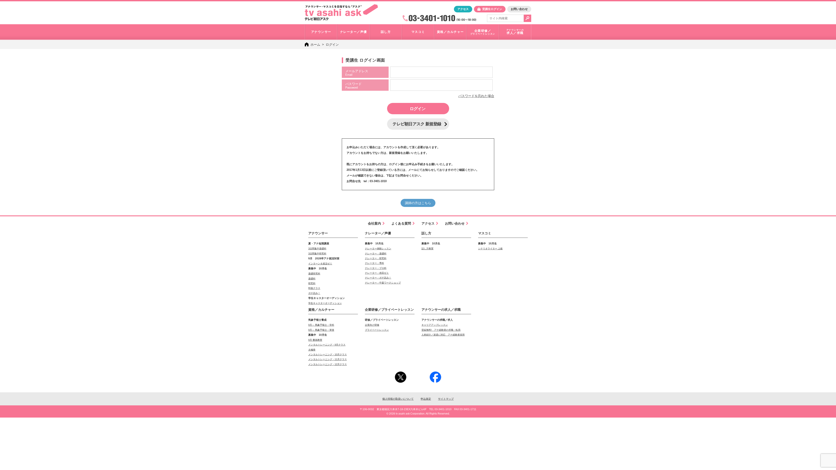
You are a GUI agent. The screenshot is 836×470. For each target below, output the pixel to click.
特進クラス (314, 288)
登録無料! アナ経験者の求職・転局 (440, 330)
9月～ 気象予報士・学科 (321, 325)
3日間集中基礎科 (317, 248)
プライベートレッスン (377, 330)
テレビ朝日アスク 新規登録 (417, 124)
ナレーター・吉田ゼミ (377, 273)
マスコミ (484, 233)
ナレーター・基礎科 (375, 253)
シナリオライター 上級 (490, 248)
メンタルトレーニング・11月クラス (327, 359)
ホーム (315, 44)
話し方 (426, 233)
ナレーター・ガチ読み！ (378, 277)
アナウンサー (318, 233)
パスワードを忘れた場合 (476, 96)
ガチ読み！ (314, 293)
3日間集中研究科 (317, 253)
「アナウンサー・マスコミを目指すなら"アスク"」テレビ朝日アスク (341, 12)
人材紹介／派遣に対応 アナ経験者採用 (443, 334)
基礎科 (311, 278)
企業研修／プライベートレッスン (389, 309)
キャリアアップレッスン (434, 325)
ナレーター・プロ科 (375, 268)
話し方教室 (427, 248)
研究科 (311, 283)
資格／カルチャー (321, 309)
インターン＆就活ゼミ (320, 263)
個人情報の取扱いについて (398, 398)
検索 (527, 18)
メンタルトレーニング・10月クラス (327, 354)
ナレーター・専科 (374, 263)
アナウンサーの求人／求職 (441, 309)
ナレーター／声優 (378, 233)
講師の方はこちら (418, 203)
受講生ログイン (492, 9)
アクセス (463, 9)
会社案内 (374, 223)
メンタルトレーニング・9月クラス (327, 344)
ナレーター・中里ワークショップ (383, 282)
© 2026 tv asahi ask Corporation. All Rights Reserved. (418, 413)
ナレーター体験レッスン (378, 248)
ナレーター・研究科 (375, 258)
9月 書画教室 (315, 340)
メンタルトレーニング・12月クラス (327, 364)
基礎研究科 (314, 273)
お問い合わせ (519, 9)
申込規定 (426, 398)
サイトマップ (446, 398)
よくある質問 (401, 223)
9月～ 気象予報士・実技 (321, 330)
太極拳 (311, 349)
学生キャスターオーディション (325, 303)
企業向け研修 (372, 325)
